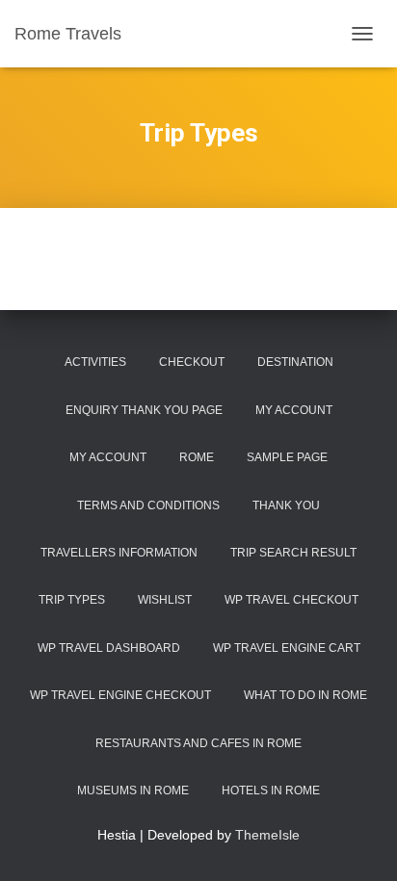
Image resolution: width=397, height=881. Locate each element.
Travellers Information (119, 552)
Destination (295, 362)
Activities (95, 362)
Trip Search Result (293, 552)
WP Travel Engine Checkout (120, 695)
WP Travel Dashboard (109, 648)
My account (107, 457)
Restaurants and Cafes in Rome (198, 743)
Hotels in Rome (271, 790)
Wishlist (165, 600)
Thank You (286, 505)
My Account (293, 410)
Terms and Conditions (148, 505)
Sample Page (287, 457)
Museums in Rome (133, 790)
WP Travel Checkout (291, 600)
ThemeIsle (267, 834)
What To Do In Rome (305, 695)
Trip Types (72, 600)
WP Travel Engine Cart (286, 648)
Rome (196, 457)
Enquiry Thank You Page (144, 410)
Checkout (192, 362)
